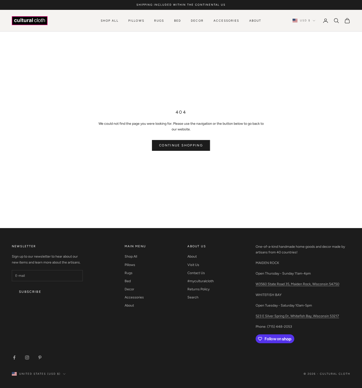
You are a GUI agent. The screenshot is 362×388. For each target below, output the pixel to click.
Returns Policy (198, 289)
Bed (177, 20)
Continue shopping (181, 145)
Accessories (226, 20)
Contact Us (196, 273)
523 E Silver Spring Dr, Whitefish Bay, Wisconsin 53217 (297, 316)
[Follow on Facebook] (14, 357)
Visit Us (193, 265)
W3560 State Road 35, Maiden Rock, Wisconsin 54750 (297, 284)
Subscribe (30, 292)
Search (192, 297)
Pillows (136, 20)
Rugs (159, 20)
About (255, 20)
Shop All (109, 20)
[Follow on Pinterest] (39, 357)
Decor (197, 20)
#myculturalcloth (200, 281)
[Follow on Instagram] (27, 357)
